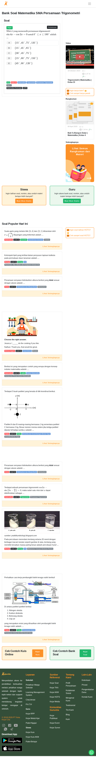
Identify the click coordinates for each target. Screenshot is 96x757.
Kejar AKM (54, 692)
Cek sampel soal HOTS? (78, 235)
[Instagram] (4, 725)
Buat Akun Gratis (24, 201)
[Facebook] (10, 725)
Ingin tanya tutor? (75, 91)
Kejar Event (54, 723)
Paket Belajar (31, 742)
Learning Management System (35, 693)
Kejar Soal (85, 653)
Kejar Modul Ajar (33, 718)
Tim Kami (70, 710)
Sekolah (29, 680)
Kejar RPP (30, 714)
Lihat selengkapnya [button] (51, 246)
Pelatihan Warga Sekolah (33, 686)
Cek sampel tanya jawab (78, 93)
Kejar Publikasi (53, 717)
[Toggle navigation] (89, 4)
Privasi (84, 685)
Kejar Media (55, 702)
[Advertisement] (32, 73)
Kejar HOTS (55, 697)
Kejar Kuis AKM (32, 737)
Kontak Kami (87, 697)
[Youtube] (16, 725)
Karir (68, 719)
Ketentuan (86, 680)
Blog (68, 715)
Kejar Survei (55, 728)
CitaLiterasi (30, 700)
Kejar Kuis (37, 653)
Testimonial (70, 705)
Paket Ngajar (31, 723)
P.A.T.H (29, 704)
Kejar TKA (54, 688)
